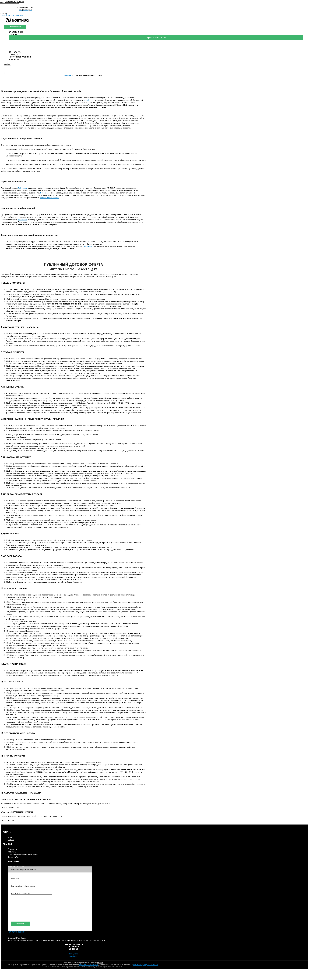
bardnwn (100, 963)
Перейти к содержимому (12, 15)
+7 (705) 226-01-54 (16, 866)
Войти (7, 64)
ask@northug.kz (19, 938)
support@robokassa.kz (49, 197)
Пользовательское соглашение (23, 854)
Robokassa (88, 100)
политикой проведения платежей (145, 965)
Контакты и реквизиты (9, 3)
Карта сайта (13, 857)
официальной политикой (88, 965)
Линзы (11, 839)
